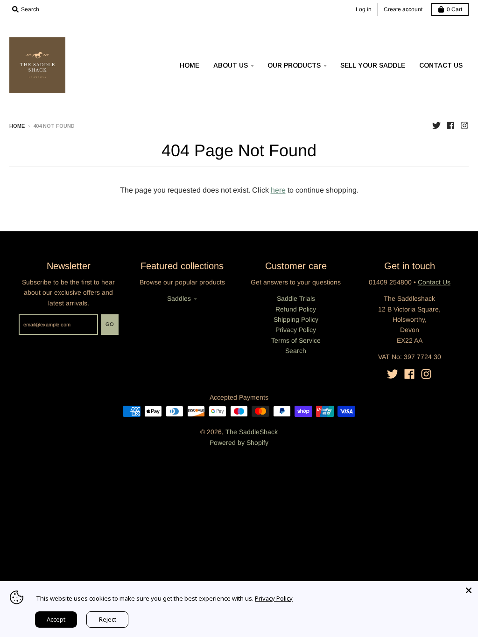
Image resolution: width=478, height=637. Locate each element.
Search (295, 350)
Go (109, 324)
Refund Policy (295, 309)
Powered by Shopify (239, 442)
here (278, 190)
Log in (364, 9)
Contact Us (434, 282)
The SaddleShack (251, 432)
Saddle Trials (296, 298)
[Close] (468, 590)
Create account (403, 9)
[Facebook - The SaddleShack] (450, 125)
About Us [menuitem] (230, 65)
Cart (454, 9)
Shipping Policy (296, 319)
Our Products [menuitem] (294, 65)
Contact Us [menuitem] (441, 65)
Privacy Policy (295, 329)
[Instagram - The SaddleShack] (464, 125)
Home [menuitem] (189, 65)
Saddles (179, 298)
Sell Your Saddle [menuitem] (372, 65)
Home (17, 126)
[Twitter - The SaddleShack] (436, 125)
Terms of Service (296, 340)
